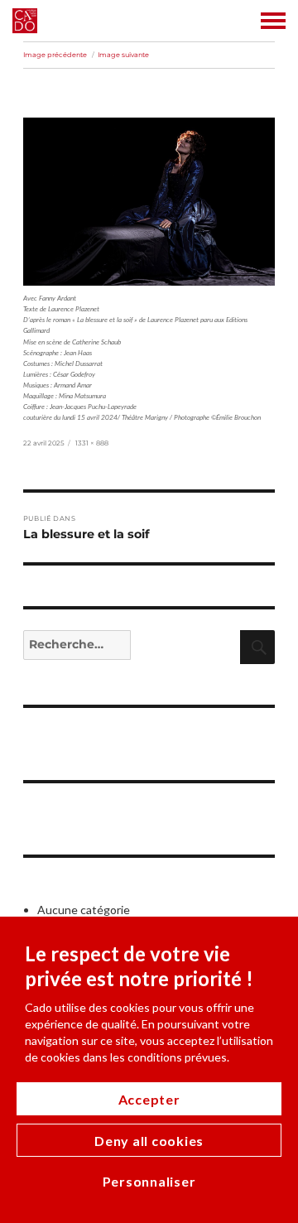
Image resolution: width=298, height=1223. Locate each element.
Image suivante (123, 55)
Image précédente (55, 55)
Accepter (149, 1099)
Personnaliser (149, 1181)
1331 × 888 (91, 443)
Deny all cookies (149, 1140)
